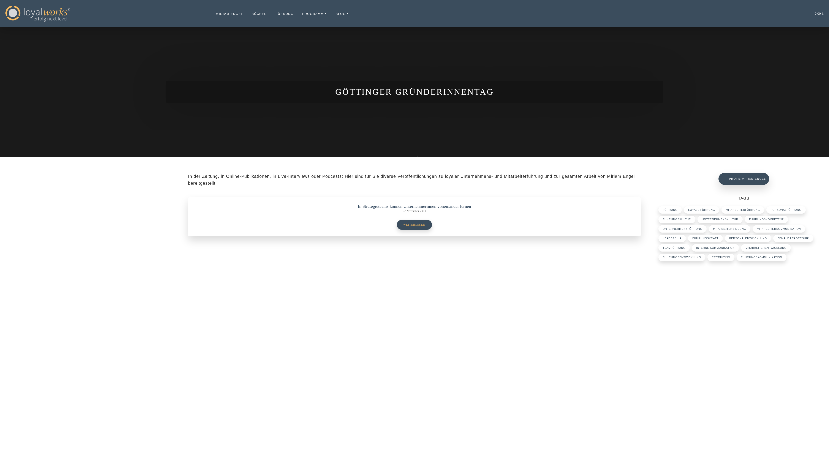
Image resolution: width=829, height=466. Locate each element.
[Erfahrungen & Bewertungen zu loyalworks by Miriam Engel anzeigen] (83, 406)
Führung (284, 14)
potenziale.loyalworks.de (691, 378)
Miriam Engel (229, 14)
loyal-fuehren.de (686, 373)
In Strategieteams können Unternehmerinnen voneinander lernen (414, 206)
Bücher (259, 14)
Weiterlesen (414, 224)
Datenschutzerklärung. (308, 456)
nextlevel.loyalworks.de (690, 384)
